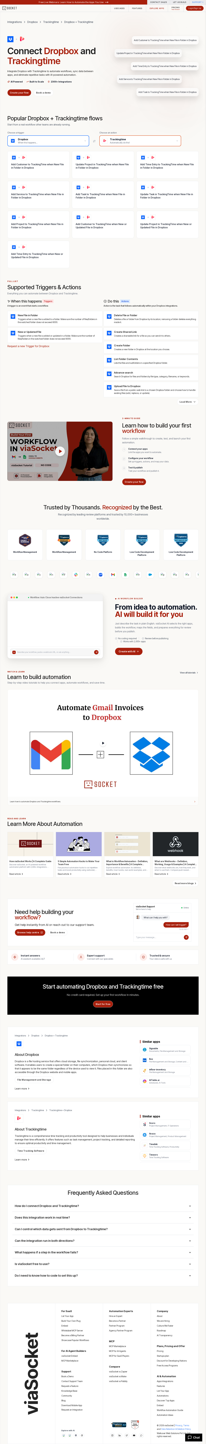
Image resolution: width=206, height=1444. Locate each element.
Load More (186, 402)
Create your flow (19, 92)
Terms (186, 1425)
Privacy (179, 1425)
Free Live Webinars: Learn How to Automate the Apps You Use (71, 2)
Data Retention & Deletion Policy (176, 1429)
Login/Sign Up (194, 8)
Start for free (103, 1004)
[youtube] (134, 1435)
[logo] (11, 8)
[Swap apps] (94, 141)
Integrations (14, 22)
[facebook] (119, 1435)
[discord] (141, 1435)
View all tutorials (188, 672)
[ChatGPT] (63, 1435)
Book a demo (43, 92)
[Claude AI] (69, 1435)
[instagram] (112, 1435)
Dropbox (32, 22)
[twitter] (126, 1435)
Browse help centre (28, 932)
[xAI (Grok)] (81, 1435)
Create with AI (127, 651)
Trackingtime (51, 22)
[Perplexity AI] (75, 1435)
